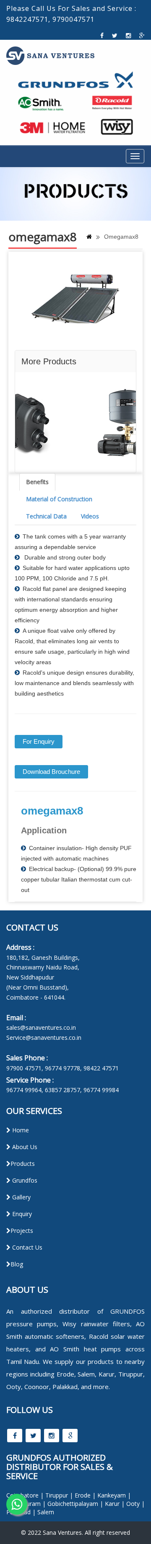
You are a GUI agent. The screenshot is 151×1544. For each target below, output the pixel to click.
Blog (16, 1264)
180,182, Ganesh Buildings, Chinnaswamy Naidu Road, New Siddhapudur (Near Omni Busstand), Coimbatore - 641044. (43, 977)
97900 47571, (24, 1068)
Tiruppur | (59, 1495)
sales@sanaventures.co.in (41, 1027)
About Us (23, 1147)
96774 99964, (24, 1090)
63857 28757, (63, 1090)
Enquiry (21, 1214)
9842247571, (28, 19)
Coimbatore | (25, 1495)
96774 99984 (101, 1090)
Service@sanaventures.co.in (43, 1037)
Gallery (20, 1197)
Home (19, 1130)
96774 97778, (63, 1068)
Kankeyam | (114, 1495)
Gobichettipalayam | (75, 1504)
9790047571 (73, 19)
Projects (21, 1231)
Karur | (115, 1504)
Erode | (85, 1495)
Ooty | (135, 1504)
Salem (45, 1512)
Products (22, 1164)
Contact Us (26, 1247)
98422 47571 (101, 1068)
